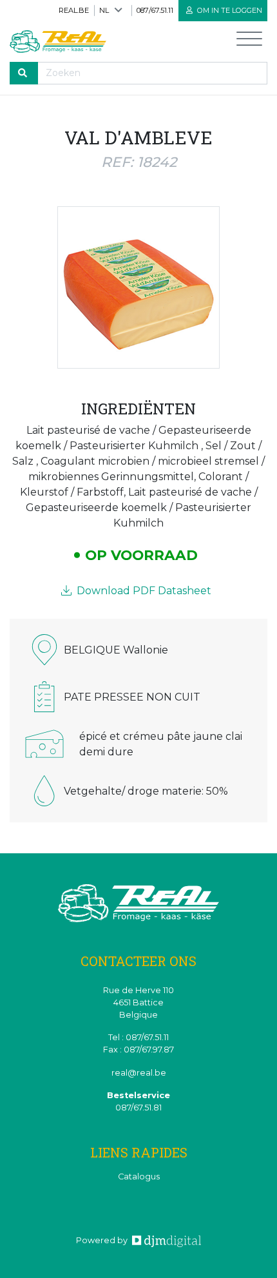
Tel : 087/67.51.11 (138, 1037)
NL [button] (104, 10)
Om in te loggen (228, 10)
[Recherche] (24, 73)
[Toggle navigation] (249, 41)
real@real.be (138, 1073)
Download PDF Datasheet (142, 591)
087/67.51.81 (138, 1107)
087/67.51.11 (155, 10)
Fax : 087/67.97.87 (138, 1049)
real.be (74, 10)
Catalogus (139, 1176)
